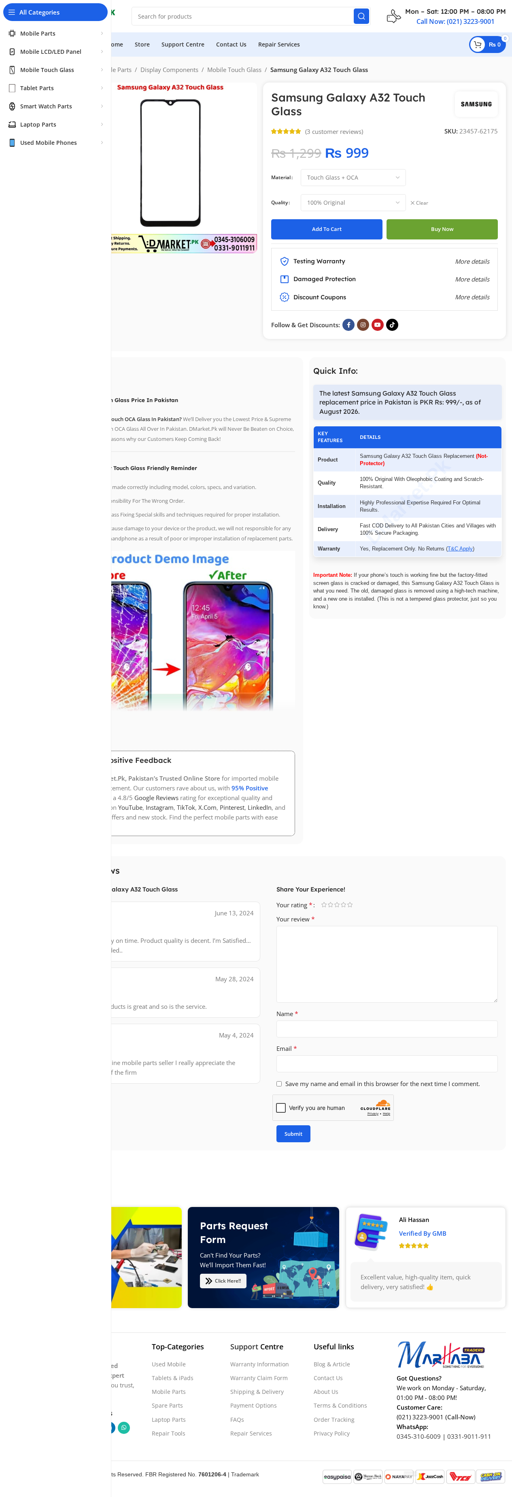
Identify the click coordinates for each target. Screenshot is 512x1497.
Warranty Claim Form (259, 1378)
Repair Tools (168, 1433)
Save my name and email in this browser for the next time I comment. (382, 1084)
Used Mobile (169, 1364)
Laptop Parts (169, 1419)
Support (244, 1346)
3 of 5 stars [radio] (337, 905)
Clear (422, 203)
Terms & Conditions (340, 1406)
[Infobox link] (446, 16)
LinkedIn (260, 807)
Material (281, 177)
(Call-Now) (460, 1417)
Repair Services (251, 1433)
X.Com (207, 807)
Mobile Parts (114, 70)
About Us (326, 1392)
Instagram (160, 807)
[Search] (361, 16)
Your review (295, 919)
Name (287, 1013)
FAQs (237, 1419)
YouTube (130, 807)
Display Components (169, 70)
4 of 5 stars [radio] (343, 905)
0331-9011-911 (469, 1436)
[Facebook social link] (348, 325)
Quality (279, 202)
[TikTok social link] (392, 325)
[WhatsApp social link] (124, 1428)
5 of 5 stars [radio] (350, 905)
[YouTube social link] (378, 325)
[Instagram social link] (363, 325)
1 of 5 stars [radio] (324, 905)
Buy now (442, 229)
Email (286, 1048)
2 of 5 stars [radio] (330, 905)
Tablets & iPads (172, 1378)
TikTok (186, 807)
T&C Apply (460, 549)
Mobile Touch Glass (234, 70)
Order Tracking (334, 1419)
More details (472, 297)
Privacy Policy (332, 1433)
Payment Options (253, 1406)
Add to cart (327, 229)
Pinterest (232, 807)
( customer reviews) (334, 131)
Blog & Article (332, 1364)
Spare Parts (167, 1406)
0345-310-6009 (419, 1436)
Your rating (294, 905)
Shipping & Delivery (257, 1392)
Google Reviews (156, 798)
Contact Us (328, 1378)
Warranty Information (259, 1364)
